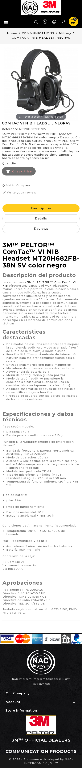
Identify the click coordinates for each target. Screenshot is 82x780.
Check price (22, 171)
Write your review (19, 192)
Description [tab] (41, 208)
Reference (10, 129)
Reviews (41, 229)
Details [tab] (41, 218)
